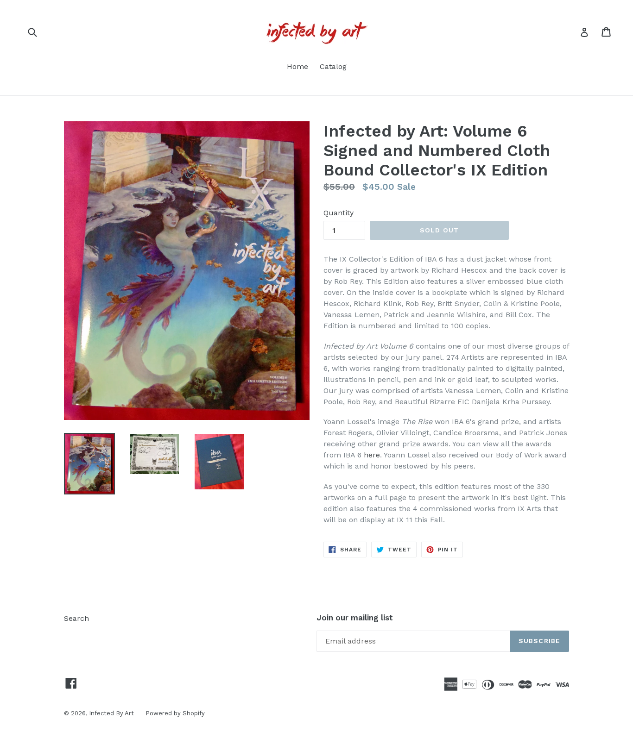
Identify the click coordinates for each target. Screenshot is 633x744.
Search (76, 618)
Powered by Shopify (175, 713)
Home (297, 66)
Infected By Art (111, 713)
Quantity (338, 212)
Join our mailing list (354, 617)
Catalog (333, 66)
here (372, 454)
